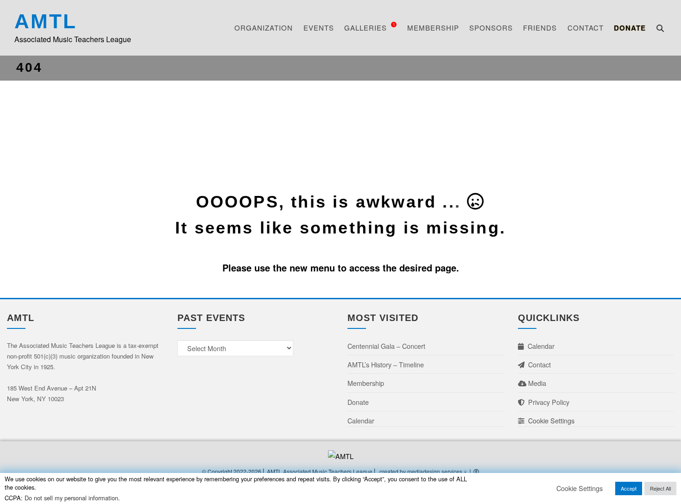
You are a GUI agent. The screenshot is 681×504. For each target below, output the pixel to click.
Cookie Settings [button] (549, 420)
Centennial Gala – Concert (386, 346)
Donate (630, 28)
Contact (586, 27)
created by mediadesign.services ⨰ (423, 471)
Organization (263, 27)
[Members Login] (476, 471)
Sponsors (491, 27)
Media (536, 383)
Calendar (360, 420)
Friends (540, 27)
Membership (433, 27)
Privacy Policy (546, 402)
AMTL (45, 21)
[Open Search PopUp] (660, 28)
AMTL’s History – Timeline (385, 364)
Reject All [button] (660, 488)
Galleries (369, 27)
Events (318, 27)
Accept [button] (629, 488)
